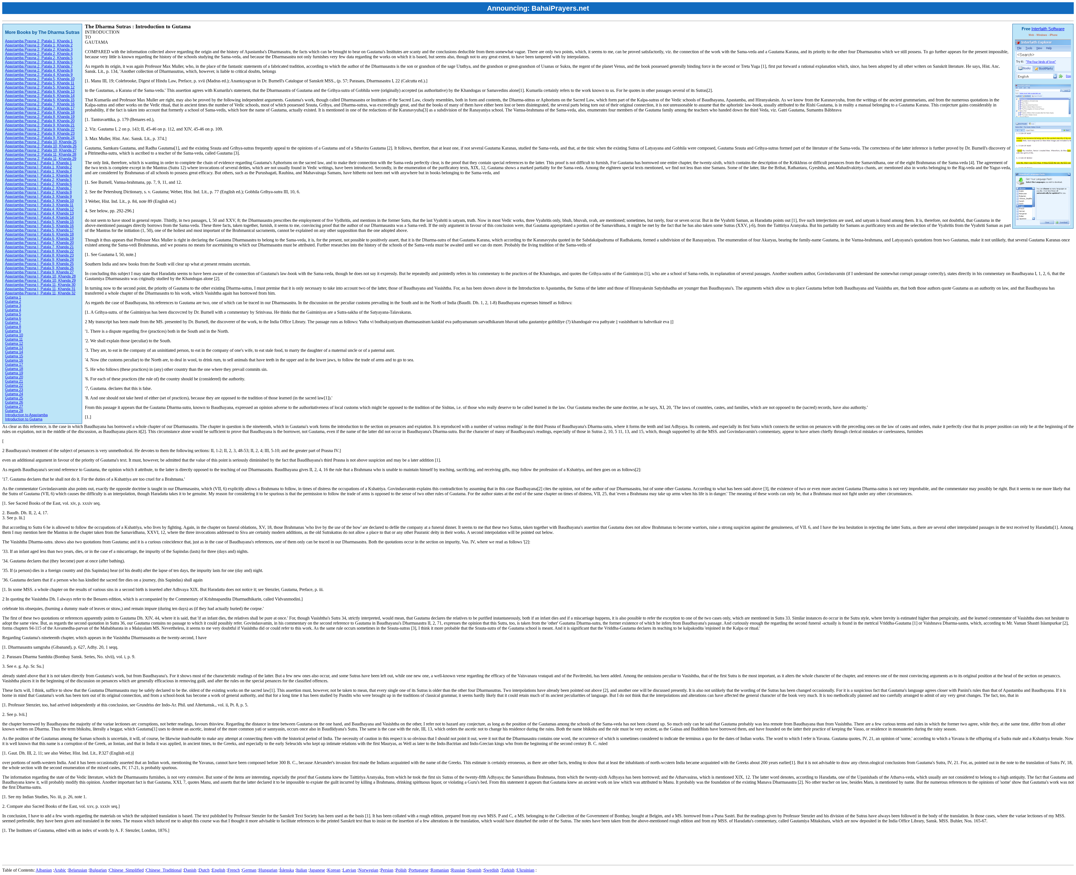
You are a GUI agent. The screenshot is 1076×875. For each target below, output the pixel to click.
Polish (401, 870)
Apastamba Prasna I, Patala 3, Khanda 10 (39, 201)
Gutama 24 (14, 394)
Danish (190, 870)
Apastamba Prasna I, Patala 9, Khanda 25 (39, 264)
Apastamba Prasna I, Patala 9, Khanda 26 (39, 268)
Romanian (440, 870)
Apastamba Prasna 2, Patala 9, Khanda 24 (40, 138)
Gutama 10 (14, 335)
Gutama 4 (13, 310)
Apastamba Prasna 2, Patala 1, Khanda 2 (39, 45)
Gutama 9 (13, 331)
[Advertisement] (104, 850)
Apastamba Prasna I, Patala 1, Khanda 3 (38, 171)
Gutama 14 (14, 352)
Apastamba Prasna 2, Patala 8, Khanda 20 (40, 121)
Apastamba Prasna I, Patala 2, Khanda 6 (38, 184)
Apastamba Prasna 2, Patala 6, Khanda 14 (40, 96)
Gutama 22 (14, 385)
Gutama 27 (14, 406)
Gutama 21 (14, 381)
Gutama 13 (14, 348)
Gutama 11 (14, 339)
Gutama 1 (13, 297)
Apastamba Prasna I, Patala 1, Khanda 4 (38, 175)
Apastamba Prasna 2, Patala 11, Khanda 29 (40, 159)
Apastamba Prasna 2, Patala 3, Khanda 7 (39, 66)
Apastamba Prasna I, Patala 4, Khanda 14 (39, 217)
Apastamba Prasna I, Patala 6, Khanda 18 (39, 234)
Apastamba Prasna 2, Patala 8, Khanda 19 (40, 117)
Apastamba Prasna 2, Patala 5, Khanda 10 (40, 79)
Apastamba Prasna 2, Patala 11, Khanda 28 (40, 154)
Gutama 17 (14, 364)
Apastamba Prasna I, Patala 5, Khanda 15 (39, 222)
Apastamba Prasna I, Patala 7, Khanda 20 (39, 243)
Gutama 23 (14, 390)
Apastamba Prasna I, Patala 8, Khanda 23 (39, 255)
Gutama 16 (14, 360)
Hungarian (268, 870)
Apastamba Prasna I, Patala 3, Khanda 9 (38, 196)
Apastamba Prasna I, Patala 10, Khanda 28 (40, 276)
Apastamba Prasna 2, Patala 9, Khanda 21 (40, 125)
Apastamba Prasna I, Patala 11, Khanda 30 (40, 285)
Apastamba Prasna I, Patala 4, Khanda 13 (39, 213)
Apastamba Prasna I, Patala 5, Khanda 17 (39, 230)
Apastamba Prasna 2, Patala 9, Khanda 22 (40, 129)
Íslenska (287, 870)
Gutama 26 (14, 402)
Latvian (349, 870)
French (234, 870)
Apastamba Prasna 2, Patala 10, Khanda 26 (40, 146)
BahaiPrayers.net (560, 8)
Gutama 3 (13, 306)
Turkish (507, 870)
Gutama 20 (14, 377)
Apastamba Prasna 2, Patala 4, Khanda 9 (39, 75)
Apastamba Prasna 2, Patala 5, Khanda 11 (39, 83)
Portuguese (418, 870)
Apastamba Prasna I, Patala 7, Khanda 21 (39, 247)
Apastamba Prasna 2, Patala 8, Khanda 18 (40, 112)
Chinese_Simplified (126, 870)
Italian (301, 870)
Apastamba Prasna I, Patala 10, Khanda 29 (40, 280)
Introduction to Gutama (23, 419)
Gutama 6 (13, 318)
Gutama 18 (14, 369)
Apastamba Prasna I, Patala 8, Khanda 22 (39, 251)
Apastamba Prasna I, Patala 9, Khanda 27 (39, 272)
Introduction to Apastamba (26, 415)
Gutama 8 (13, 327)
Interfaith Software (1048, 28)
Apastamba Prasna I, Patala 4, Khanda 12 (39, 209)
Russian (458, 870)
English (218, 870)
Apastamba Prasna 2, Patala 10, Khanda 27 (40, 150)
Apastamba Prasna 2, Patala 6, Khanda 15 (40, 100)
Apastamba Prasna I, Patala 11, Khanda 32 (40, 293)
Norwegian (368, 870)
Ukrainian (525, 870)
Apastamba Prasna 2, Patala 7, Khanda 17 (40, 108)
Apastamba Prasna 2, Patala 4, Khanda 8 (39, 70)
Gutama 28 (14, 411)
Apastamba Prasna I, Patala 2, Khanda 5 (38, 180)
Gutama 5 (13, 314)
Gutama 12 (14, 343)
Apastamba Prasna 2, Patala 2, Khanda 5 (39, 58)
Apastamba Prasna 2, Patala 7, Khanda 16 (40, 104)
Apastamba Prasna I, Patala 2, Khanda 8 (38, 192)
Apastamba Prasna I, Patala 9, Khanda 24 (39, 259)
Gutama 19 (14, 373)
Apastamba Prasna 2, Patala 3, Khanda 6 (39, 62)
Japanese (317, 870)
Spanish (474, 870)
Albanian (44, 870)
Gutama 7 (13, 322)
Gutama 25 (14, 398)
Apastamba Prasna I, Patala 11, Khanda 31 (40, 289)
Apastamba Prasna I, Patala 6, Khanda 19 (39, 238)
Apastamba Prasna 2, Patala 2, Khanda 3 (39, 49)
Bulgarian (98, 870)
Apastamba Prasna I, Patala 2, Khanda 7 (38, 188)
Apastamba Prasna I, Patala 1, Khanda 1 (38, 163)
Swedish (491, 870)
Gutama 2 (13, 301)
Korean (333, 870)
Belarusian (77, 870)
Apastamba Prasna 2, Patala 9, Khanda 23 (40, 133)
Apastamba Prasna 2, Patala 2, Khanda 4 (39, 54)
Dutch (204, 870)
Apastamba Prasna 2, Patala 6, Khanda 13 (40, 91)
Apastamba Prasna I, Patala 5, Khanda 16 (39, 226)
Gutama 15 (14, 356)
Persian (387, 870)
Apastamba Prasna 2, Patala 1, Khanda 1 (39, 41)
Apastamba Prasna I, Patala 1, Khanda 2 (38, 167)
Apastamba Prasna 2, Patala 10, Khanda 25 (40, 142)
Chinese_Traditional (164, 870)
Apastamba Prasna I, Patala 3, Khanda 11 (39, 205)
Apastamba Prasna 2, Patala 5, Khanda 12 (40, 87)
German (249, 870)
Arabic (60, 870)
